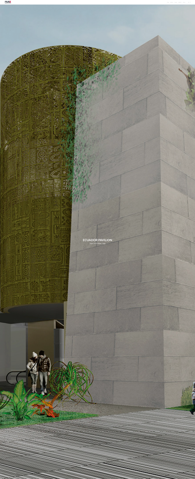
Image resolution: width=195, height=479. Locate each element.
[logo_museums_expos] (8, 2)
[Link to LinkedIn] (189, 2)
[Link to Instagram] (190, 2)
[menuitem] (168, 2)
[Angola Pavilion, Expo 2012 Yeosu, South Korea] (194, 239)
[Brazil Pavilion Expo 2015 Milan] (1, 239)
